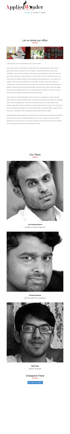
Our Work (35, 12)
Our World (28, 12)
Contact (43, 12)
